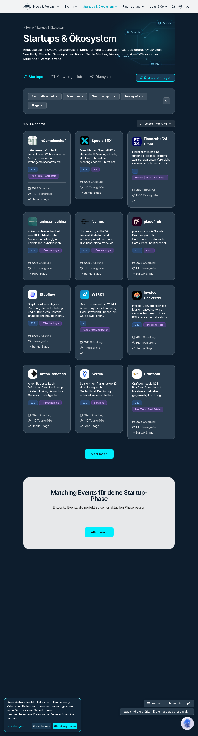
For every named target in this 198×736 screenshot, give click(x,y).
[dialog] (42, 715)
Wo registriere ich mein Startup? (168, 703)
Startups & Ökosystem (98, 6)
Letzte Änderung (155, 123)
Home (30, 27)
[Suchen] (166, 100)
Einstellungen (15, 726)
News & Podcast (44, 6)
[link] (47, 168)
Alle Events (99, 532)
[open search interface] (173, 6)
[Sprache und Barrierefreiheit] (180, 6)
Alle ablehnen (41, 726)
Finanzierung (132, 6)
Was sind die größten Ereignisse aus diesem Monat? (159, 711)
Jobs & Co (157, 6)
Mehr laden (99, 454)
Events (69, 6)
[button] (187, 723)
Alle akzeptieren (65, 726)
